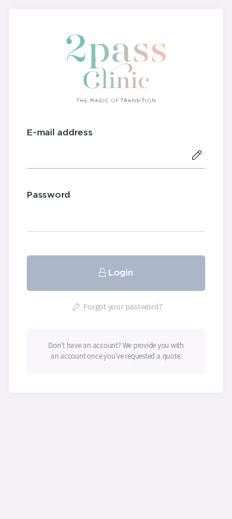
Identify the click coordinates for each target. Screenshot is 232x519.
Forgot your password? (122, 306)
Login (120, 272)
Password (48, 195)
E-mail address (60, 132)
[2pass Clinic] (116, 68)
